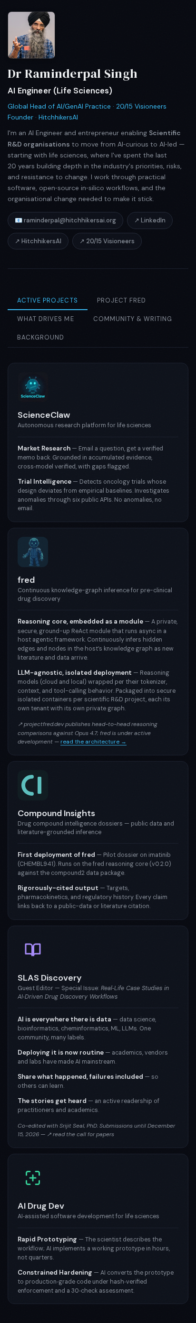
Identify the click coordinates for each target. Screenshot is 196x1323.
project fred (121, 300)
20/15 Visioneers (141, 106)
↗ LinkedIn (150, 220)
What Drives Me (45, 319)
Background (40, 337)
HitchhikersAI (58, 117)
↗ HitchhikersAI (38, 241)
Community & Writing (133, 319)
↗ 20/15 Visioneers (107, 241)
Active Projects (47, 300)
